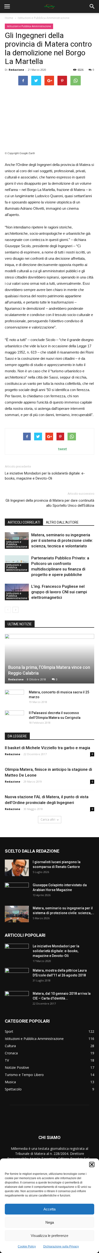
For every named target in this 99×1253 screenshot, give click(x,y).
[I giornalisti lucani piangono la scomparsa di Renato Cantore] (17, 868)
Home (9, 18)
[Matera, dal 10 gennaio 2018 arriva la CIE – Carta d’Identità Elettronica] (17, 999)
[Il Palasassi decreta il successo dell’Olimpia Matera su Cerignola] (14, 717)
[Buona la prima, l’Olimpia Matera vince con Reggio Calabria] (49, 658)
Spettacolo (13, 1089)
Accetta (49, 1209)
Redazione (16, 69)
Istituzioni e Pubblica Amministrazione (43, 18)
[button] (91, 1164)
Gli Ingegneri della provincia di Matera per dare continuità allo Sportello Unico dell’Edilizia (50, 503)
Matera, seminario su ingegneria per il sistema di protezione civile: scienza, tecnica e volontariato (62, 540)
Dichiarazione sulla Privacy (61, 1246)
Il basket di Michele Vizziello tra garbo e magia (47, 747)
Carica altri (48, 819)
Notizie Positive (17, 1067)
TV (7, 1060)
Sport (9, 1031)
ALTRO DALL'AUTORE (62, 522)
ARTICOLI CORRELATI (24, 522)
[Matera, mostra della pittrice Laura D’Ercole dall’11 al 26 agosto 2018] (17, 976)
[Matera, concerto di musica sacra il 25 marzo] (14, 697)
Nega (49, 1222)
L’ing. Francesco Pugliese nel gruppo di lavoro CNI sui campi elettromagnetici (59, 592)
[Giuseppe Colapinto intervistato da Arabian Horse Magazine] (17, 891)
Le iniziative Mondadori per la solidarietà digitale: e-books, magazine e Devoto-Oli (45, 476)
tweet (62, 449)
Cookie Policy (27, 1246)
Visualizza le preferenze (49, 1236)
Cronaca (11, 1053)
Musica (10, 1082)
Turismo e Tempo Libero (24, 1074)
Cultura (10, 1046)
